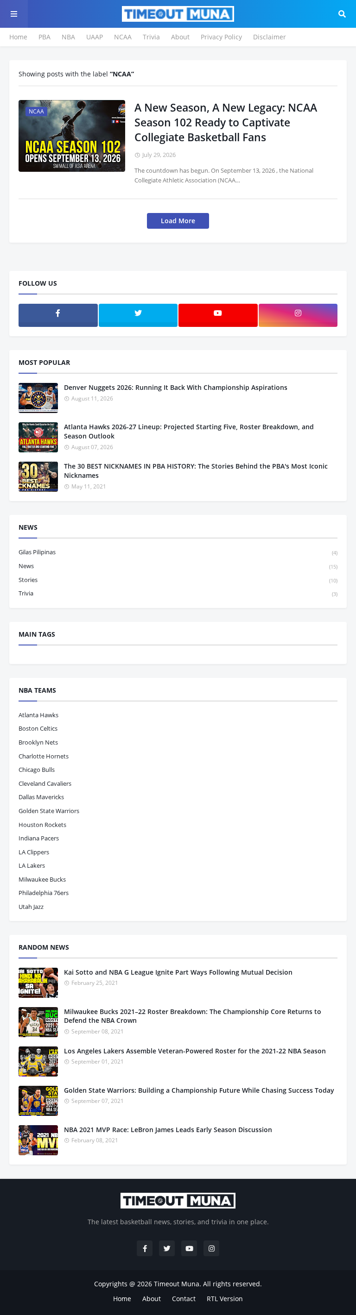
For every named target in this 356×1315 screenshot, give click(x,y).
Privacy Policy (221, 36)
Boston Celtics (38, 728)
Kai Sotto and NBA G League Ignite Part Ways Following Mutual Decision (178, 972)
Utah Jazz (31, 906)
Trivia (151, 36)
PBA (44, 36)
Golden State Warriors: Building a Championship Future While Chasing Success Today (199, 1090)
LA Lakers (32, 865)
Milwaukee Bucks (42, 879)
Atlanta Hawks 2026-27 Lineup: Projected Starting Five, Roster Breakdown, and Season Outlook (189, 431)
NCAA (123, 36)
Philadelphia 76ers (44, 893)
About (180, 36)
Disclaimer (269, 36)
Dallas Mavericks (41, 797)
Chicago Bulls (37, 769)
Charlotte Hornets (44, 756)
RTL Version (225, 1298)
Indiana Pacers (39, 838)
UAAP (94, 36)
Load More (178, 220)
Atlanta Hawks (38, 715)
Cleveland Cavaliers (45, 783)
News (178, 566)
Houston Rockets (42, 824)
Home (18, 36)
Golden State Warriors (49, 811)
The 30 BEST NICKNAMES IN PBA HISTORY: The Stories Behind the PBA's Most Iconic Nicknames (196, 471)
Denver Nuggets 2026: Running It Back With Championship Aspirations (175, 387)
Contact (184, 1298)
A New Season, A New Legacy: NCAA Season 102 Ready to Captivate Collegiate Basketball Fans (225, 122)
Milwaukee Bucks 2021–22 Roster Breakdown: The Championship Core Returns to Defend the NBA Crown (192, 1016)
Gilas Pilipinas (178, 552)
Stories (178, 580)
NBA (68, 36)
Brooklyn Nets (38, 742)
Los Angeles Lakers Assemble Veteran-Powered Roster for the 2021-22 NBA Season (195, 1050)
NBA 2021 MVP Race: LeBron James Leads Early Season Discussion (168, 1129)
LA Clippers (34, 852)
